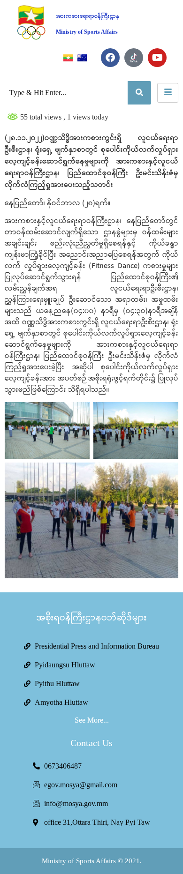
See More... (92, 720)
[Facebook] (110, 57)
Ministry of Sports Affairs (87, 32)
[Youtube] (157, 57)
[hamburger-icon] (167, 93)
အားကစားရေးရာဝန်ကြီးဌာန (87, 16)
